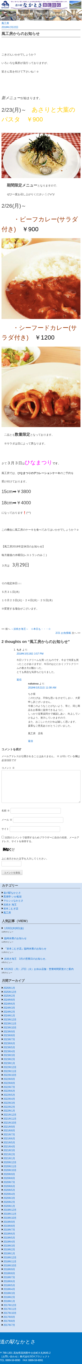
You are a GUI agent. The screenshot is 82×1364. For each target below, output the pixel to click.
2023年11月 (9, 1023)
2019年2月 (9, 1249)
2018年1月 (9, 1301)
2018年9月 (9, 1269)
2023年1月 (9, 1063)
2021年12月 (9, 1114)
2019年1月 (9, 1253)
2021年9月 (9, 1126)
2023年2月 (9, 1059)
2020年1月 (9, 1206)
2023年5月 (9, 1047)
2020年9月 (9, 1174)
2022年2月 (9, 1106)
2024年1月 (9, 1015)
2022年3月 (9, 1102)
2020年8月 (9, 1178)
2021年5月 (9, 1142)
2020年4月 (9, 1194)
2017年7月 (9, 1325)
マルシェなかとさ (13, 900)
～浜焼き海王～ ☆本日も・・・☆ (31, 628)
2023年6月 (9, 1043)
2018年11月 (9, 1261)
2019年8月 (9, 1225)
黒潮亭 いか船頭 (12, 896)
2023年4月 (9, 1051)
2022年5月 (9, 1094)
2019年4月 (9, 1241)
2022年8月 (9, 1083)
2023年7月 (9, 1039)
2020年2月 (9, 1202)
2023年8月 (9, 1035)
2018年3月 (9, 1293)
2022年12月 (9, 1067)
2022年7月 (9, 1087)
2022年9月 (9, 1079)
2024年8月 (9, 999)
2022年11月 (9, 1071)
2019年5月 (9, 1237)
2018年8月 (9, 1273)
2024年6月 (9, 1003)
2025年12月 (9, 991)
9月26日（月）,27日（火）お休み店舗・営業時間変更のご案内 (39, 969)
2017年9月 (9, 1317)
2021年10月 (9, 1122)
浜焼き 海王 (10, 904)
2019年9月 (9, 1221)
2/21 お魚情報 (63, 632)
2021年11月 (9, 1118)
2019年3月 (9, 1245)
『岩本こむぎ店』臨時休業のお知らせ (25, 948)
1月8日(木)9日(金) (14, 928)
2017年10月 (9, 1313)
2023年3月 (9, 1055)
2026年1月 (9, 987)
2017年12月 (9, 1305)
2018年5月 (9, 1285)
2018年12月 (9, 1257)
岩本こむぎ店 (10, 908)
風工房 (5, 23)
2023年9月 (9, 1031)
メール (7, 819)
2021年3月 (9, 1150)
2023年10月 (9, 1027)
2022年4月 (9, 1098)
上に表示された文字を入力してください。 (25, 858)
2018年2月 (9, 1297)
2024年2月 (9, 1011)
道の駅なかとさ (12, 892)
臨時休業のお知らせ (15, 938)
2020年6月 (9, 1186)
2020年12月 (9, 1162)
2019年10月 (9, 1217)
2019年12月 (9, 1209)
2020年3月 (9, 1198)
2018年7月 (9, 1277)
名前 (6, 810)
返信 (19, 679)
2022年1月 (9, 1110)
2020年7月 (9, 1182)
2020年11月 (9, 1166)
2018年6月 (9, 1281)
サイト (5, 828)
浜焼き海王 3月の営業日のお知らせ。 (26, 958)
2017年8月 (9, 1321)
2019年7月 (9, 1229)
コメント (8, 767)
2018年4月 (9, 1289)
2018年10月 (9, 1265)
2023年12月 (9, 1019)
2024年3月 (9, 1007)
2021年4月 (9, 1146)
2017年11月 (9, 1309)
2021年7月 (9, 1134)
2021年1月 (9, 1158)
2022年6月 (9, 1090)
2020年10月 (9, 1170)
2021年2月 (9, 1154)
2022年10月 (9, 1075)
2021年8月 (9, 1130)
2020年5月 (9, 1190)
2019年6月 (9, 1233)
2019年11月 (9, 1213)
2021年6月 (9, 1138)
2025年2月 (9, 995)
